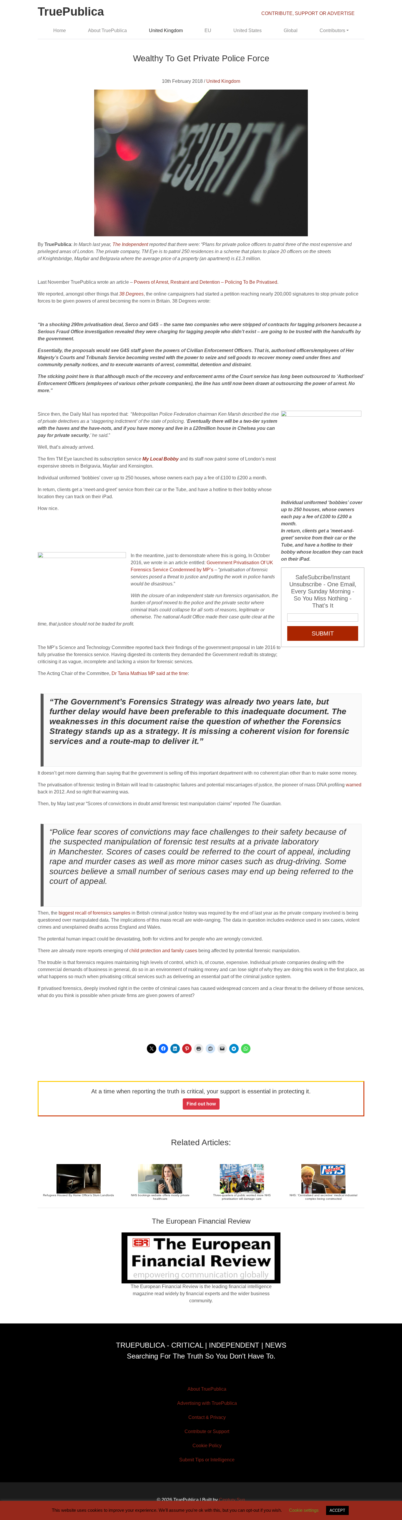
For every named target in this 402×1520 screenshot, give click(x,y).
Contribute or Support (207, 1431)
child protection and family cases (163, 950)
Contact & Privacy (207, 1417)
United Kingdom (166, 30)
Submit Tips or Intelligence (207, 1459)
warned (353, 784)
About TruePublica (107, 30)
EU (208, 30)
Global (291, 30)
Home (59, 30)
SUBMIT (323, 633)
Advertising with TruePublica (207, 1403)
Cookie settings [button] (304, 1510)
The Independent (130, 244)
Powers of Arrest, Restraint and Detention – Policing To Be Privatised (205, 282)
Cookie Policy (207, 1445)
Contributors (332, 30)
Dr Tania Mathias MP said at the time (150, 673)
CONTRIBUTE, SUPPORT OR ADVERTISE (308, 13)
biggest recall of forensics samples (94, 912)
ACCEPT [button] (337, 1510)
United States (247, 30)
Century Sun (232, 1499)
